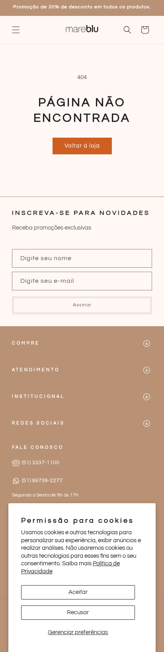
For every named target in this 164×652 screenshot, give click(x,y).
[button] (16, 30)
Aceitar (78, 592)
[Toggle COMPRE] (146, 343)
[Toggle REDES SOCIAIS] (146, 423)
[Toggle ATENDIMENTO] (146, 370)
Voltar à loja (82, 146)
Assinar (82, 305)
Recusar (78, 612)
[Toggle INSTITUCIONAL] (146, 396)
